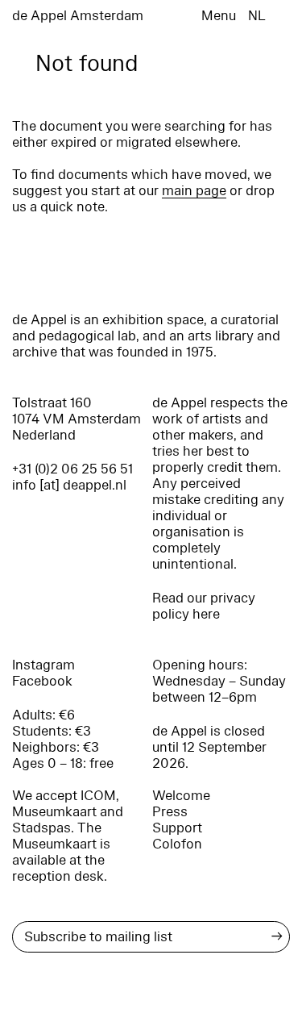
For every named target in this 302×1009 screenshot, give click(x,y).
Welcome (181, 795)
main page (194, 190)
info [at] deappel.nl (69, 485)
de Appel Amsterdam (77, 15)
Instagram (43, 665)
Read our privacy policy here (203, 606)
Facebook (42, 681)
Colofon (177, 844)
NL (257, 15)
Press (170, 812)
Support (177, 828)
